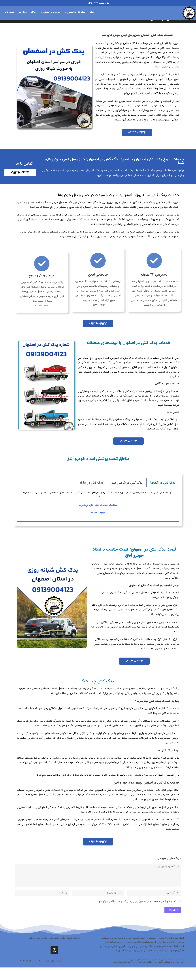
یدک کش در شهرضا (89, 505)
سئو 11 (23, 961)
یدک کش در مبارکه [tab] (91, 482)
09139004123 (92, 3)
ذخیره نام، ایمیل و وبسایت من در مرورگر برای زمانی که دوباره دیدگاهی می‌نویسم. (137, 901)
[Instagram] (54, 950)
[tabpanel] (98, 504)
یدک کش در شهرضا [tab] (162, 482)
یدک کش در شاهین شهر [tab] (126, 482)
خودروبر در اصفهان (167, 372)
